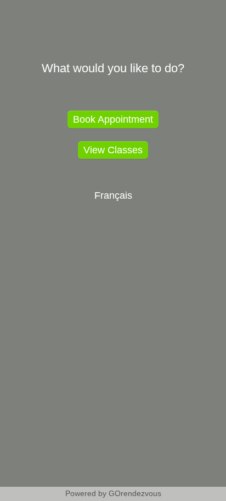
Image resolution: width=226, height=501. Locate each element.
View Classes (113, 150)
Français (113, 195)
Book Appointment (113, 119)
